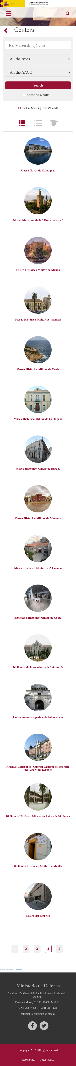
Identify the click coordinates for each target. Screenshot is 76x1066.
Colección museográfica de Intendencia (38, 717)
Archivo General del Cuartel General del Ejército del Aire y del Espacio (38, 768)
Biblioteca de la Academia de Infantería (38, 667)
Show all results (38, 95)
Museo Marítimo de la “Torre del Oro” (38, 220)
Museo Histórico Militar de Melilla (38, 269)
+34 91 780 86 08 (26, 1008)
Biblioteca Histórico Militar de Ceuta (38, 617)
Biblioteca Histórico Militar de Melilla (38, 866)
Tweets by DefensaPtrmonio (11, 969)
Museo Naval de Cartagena (38, 170)
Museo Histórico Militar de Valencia (38, 319)
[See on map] (54, 123)
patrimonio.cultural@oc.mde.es (38, 1014)
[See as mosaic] (22, 123)
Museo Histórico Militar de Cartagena (38, 418)
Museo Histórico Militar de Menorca (38, 518)
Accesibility (28, 1059)
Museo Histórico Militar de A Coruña (38, 568)
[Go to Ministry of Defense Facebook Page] (32, 1025)
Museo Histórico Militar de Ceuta (38, 369)
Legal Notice (47, 1059)
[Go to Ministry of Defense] (12, 3)
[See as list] (38, 123)
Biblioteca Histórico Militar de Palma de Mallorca (38, 816)
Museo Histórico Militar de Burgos (38, 468)
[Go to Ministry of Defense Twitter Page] (43, 1025)
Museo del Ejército (38, 915)
